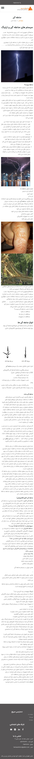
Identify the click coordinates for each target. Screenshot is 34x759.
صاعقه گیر (23, 201)
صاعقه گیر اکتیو (28, 501)
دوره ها (31, 717)
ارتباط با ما (30, 682)
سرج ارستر (30, 526)
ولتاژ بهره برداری (28, 554)
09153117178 (16, 3)
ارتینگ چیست (29, 591)
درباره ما (31, 720)
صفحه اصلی (13, 21)
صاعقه (24, 189)
